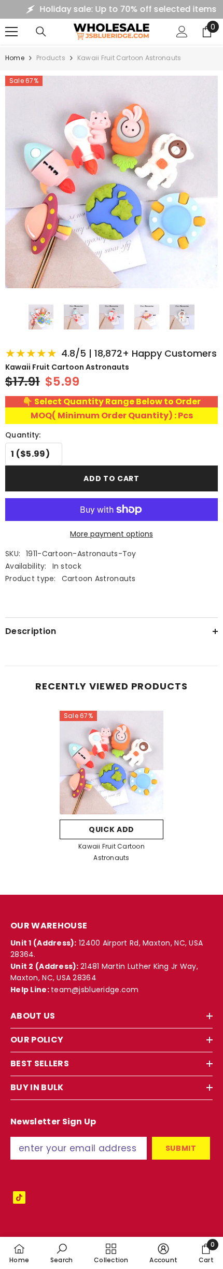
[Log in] (182, 31)
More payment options (111, 534)
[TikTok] (19, 1197)
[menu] (11, 31)
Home (14, 57)
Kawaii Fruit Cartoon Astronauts (111, 852)
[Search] (41, 31)
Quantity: (23, 435)
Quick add (111, 829)
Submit (181, 1148)
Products (50, 57)
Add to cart (111, 478)
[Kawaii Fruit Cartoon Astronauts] (111, 762)
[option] (111, 790)
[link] (61, 1253)
